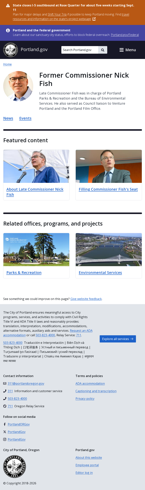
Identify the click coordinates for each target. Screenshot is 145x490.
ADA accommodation (90, 383)
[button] (127, 50)
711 (78, 335)
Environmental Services (100, 272)
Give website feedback (86, 299)
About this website (89, 457)
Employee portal (87, 465)
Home (7, 64)
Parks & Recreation (24, 272)
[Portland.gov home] (25, 49)
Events (25, 118)
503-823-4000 (45, 335)
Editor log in (84, 473)
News (8, 118)
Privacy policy (85, 398)
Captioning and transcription (96, 391)
